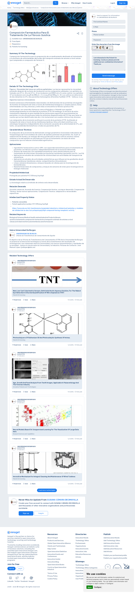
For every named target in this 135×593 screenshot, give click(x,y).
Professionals (80, 543)
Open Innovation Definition (57, 551)
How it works (87, 3)
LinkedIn (10, 581)
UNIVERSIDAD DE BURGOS (26, 260)
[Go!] (55, 3)
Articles (78, 557)
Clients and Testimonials (56, 546)
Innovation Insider (53, 559)
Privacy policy (118, 81)
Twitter (17, 581)
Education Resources (83, 554)
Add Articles (108, 551)
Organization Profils (83, 576)
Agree (90, 587)
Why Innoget (75, 3)
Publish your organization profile (115, 558)
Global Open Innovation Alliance (59, 543)
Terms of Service (106, 81)
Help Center (51, 549)
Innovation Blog (53, 562)
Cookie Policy (52, 579)
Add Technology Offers (112, 540)
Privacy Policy (52, 576)
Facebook (24, 581)
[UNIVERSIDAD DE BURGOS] (14, 262)
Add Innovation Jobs (111, 546)
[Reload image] (102, 48)
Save (26, 300)
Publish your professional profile (115, 555)
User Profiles (80, 579)
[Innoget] (14, 2)
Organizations (81, 546)
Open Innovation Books (55, 564)
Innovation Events (82, 549)
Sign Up (122, 3)
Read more (17, 300)
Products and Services (55, 540)
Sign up (26, 513)
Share (33, 300)
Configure (97, 587)
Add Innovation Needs (111, 538)
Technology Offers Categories (86, 568)
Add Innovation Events (112, 543)
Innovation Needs (82, 538)
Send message (108, 76)
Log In (113, 3)
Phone (94, 31)
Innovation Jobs (81, 551)
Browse (64, 3)
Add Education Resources (113, 549)
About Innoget (52, 538)
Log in (41, 513)
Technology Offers (82, 540)
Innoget (31, 581)
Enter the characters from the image (106, 44)
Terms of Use (52, 573)
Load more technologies (47, 490)
